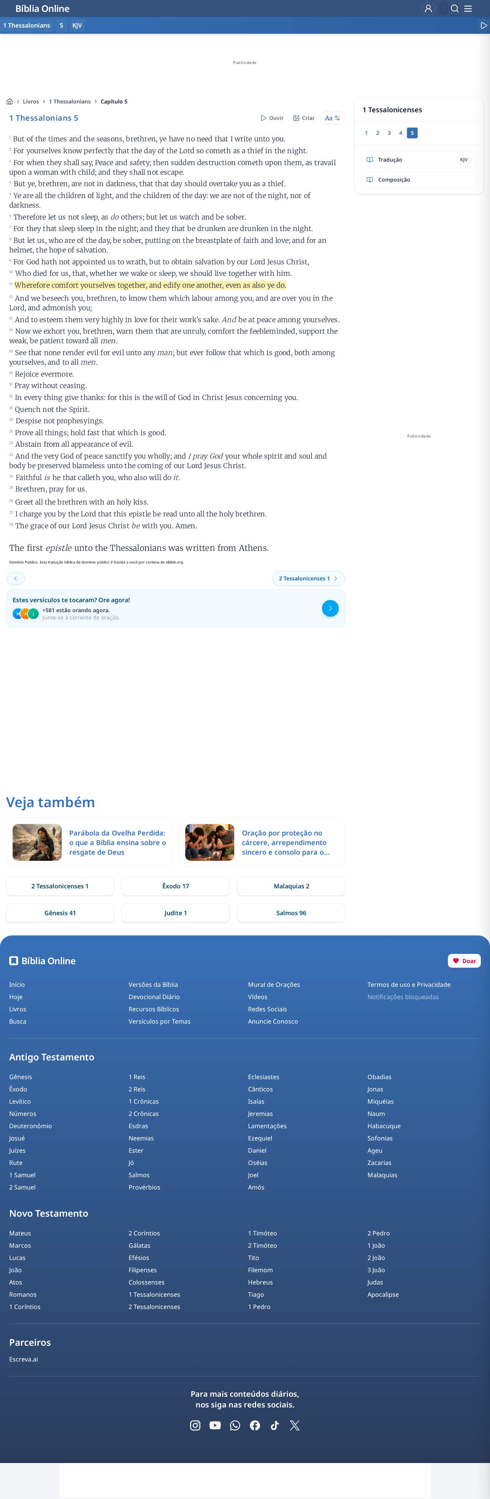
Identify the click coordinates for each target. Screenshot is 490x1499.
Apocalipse (383, 1294)
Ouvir (276, 117)
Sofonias (380, 1138)
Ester (136, 1150)
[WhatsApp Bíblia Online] (235, 1425)
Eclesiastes (263, 1077)
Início (17, 984)
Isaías (256, 1101)
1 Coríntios (25, 1306)
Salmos (139, 1175)
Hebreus (260, 1282)
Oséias (258, 1162)
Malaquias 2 (291, 886)
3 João (376, 1270)
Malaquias (382, 1175)
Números (22, 1113)
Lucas (17, 1257)
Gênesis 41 (60, 913)
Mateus (20, 1233)
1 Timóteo (262, 1233)
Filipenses (143, 1270)
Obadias (380, 1077)
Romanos (23, 1294)
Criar (308, 117)
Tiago (256, 1294)
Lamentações (267, 1126)
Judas (375, 1282)
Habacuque (384, 1126)
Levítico (20, 1101)
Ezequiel (260, 1138)
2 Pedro (379, 1233)
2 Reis (137, 1089)
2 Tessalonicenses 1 (60, 886)
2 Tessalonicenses (154, 1306)
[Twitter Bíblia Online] (295, 1425)
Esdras (138, 1126)
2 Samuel (22, 1187)
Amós (256, 1187)
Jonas (375, 1089)
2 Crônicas (144, 1113)
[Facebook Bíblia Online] (255, 1425)
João (15, 1270)
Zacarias (380, 1162)
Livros (31, 101)
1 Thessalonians (70, 101)
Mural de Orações (274, 984)
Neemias (141, 1138)
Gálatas (139, 1245)
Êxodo (18, 1089)
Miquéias (381, 1101)
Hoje (16, 997)
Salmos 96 (291, 913)
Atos (15, 1282)
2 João (376, 1257)
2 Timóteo (262, 1245)
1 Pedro (259, 1306)
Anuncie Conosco (273, 1021)
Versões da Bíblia (153, 984)
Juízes (17, 1150)
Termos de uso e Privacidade (409, 984)
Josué (17, 1138)
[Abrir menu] (468, 8)
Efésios (139, 1257)
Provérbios (144, 1187)
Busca (17, 1021)
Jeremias (260, 1113)
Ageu (375, 1150)
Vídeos (258, 997)
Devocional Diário (154, 997)
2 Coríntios (144, 1233)
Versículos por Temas (160, 1021)
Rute (16, 1162)
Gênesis (20, 1077)
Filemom (260, 1270)
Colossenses (147, 1282)
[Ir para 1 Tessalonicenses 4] (16, 578)
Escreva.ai (23, 1359)
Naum (376, 1113)
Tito (253, 1257)
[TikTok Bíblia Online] (275, 1425)
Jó (131, 1162)
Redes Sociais (267, 1009)
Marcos (20, 1245)
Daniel (257, 1150)
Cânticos (260, 1089)
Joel (253, 1175)
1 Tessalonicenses (154, 1294)
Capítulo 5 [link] (114, 101)
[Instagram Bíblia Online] (195, 1425)
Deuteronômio (30, 1126)
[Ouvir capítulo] (483, 25)
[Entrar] (428, 8)
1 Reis (137, 1077)
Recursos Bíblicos (154, 1009)
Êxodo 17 (175, 886)
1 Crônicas (144, 1101)
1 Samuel (22, 1175)
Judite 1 (176, 913)
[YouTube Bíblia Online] (215, 1425)
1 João (376, 1245)
